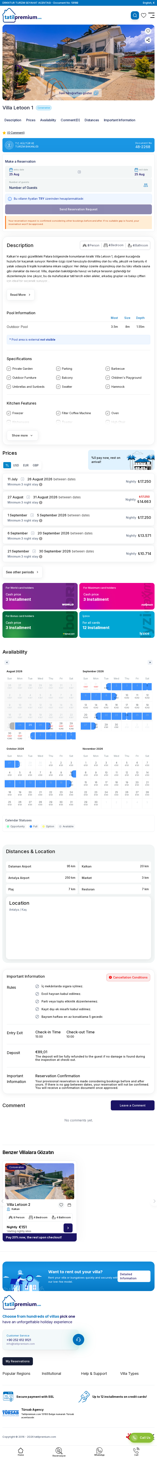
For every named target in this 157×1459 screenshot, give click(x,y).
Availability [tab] (48, 120)
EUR (26, 465)
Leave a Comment (133, 1105)
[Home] (21, 1302)
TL (7, 465)
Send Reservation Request (78, 209)
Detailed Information (128, 1276)
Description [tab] (12, 120)
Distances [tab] (92, 120)
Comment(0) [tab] (70, 120)
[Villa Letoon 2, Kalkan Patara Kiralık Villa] (68, 1227)
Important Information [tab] (119, 120)
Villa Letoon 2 (18, 1204)
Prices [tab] (30, 120)
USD (16, 465)
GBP (36, 465)
